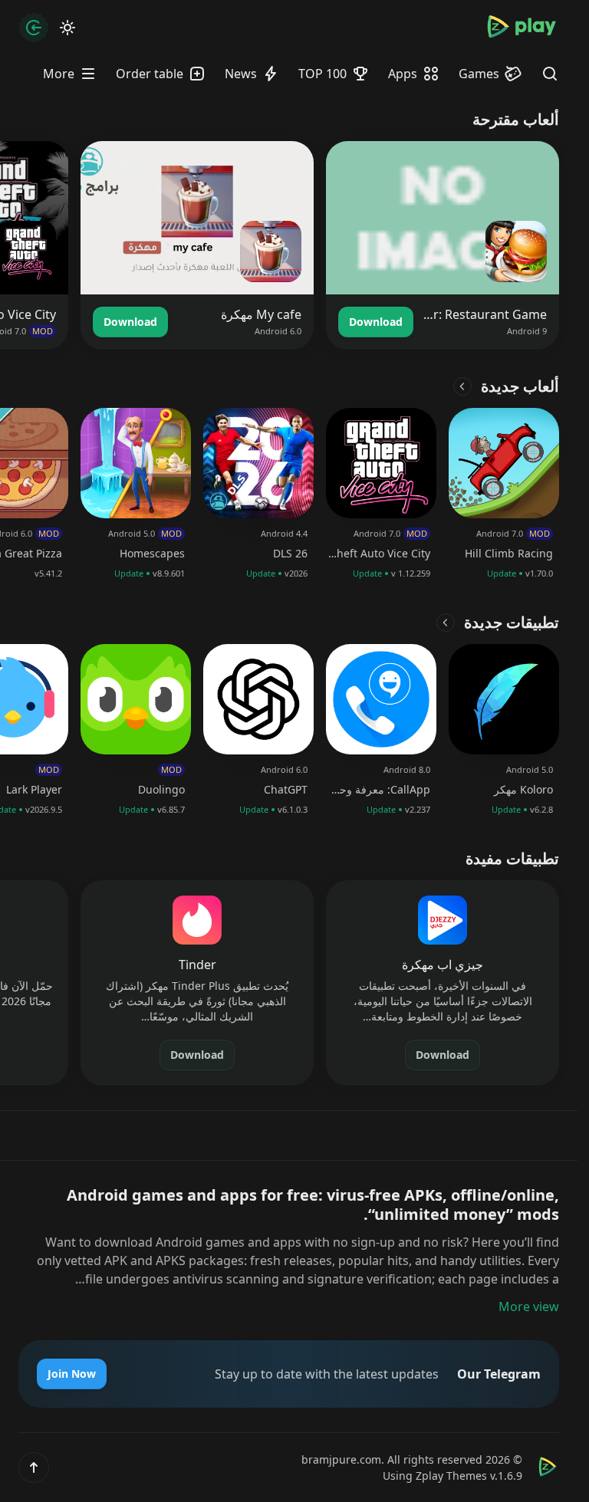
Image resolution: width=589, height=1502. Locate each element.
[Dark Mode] (67, 27)
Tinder (197, 964)
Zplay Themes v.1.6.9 (469, 1475)
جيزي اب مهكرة (442, 964)
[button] (33, 1467)
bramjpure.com (341, 1459)
